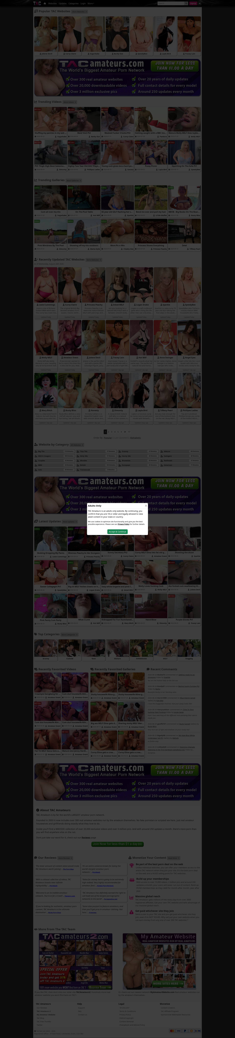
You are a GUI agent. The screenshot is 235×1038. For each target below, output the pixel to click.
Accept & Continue (117, 531)
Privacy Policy (123, 524)
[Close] (146, 506)
